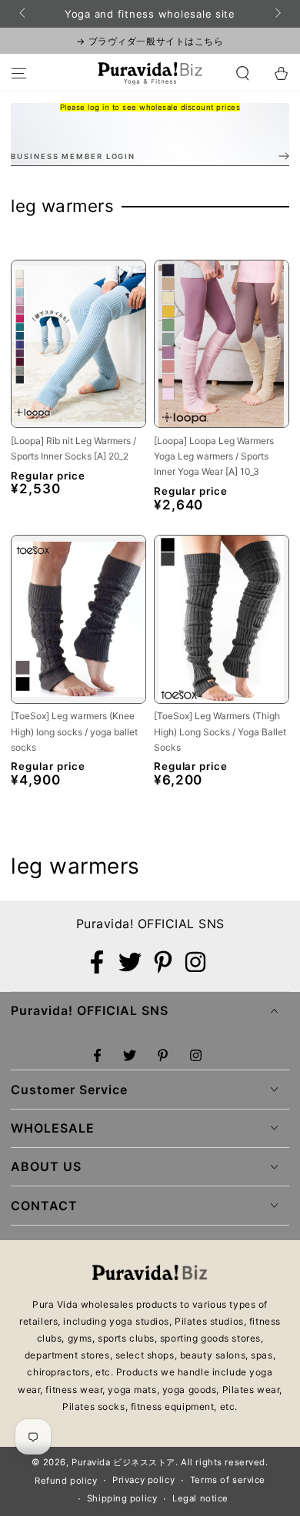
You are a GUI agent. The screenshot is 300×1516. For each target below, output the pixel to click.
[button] (243, 73)
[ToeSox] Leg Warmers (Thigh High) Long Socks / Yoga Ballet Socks (220, 731)
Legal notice (200, 1498)
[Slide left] (23, 14)
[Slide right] (276, 14)
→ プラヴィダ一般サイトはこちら (149, 41)
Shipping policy (122, 1498)
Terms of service (227, 1480)
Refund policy (66, 1480)
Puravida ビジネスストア (123, 1462)
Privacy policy (143, 1480)
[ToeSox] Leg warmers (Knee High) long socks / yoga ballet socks (74, 731)
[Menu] (19, 73)
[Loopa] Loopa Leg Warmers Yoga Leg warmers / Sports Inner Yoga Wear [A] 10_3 (214, 456)
